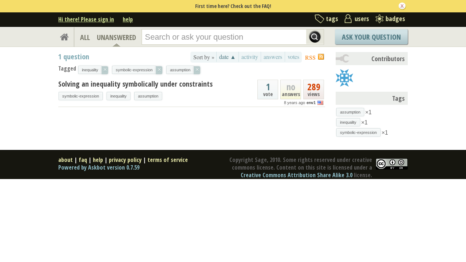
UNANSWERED (116, 37)
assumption (148, 96)
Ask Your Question (371, 37)
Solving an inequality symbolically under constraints (135, 84)
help (128, 19)
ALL (85, 37)
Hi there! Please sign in (86, 19)
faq (83, 160)
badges (395, 18)
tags (332, 18)
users (362, 18)
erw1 (311, 102)
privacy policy (125, 160)
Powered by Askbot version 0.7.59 (98, 167)
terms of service (167, 160)
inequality (118, 96)
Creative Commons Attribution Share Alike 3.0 (296, 175)
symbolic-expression (80, 96)
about (65, 160)
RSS (310, 57)
